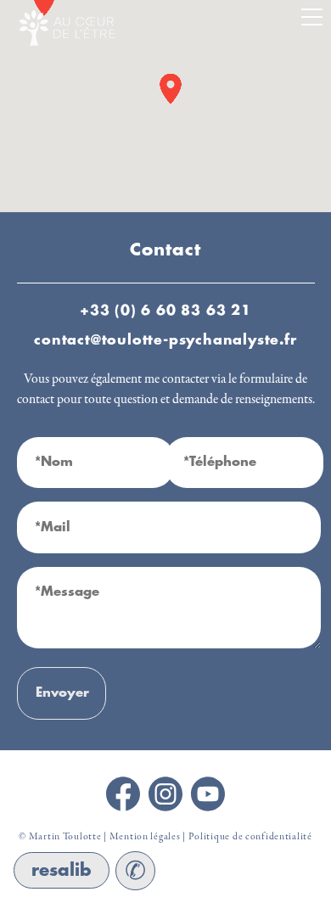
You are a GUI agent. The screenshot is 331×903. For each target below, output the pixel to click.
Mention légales (145, 837)
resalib (61, 870)
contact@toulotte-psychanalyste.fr (165, 340)
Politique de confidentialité (250, 837)
